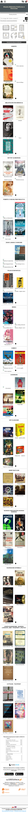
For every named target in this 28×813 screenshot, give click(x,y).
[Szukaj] (26, 18)
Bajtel (7, 752)
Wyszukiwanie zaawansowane (6, 20)
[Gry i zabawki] (21, 38)
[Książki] (6, 31)
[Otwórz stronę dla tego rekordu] (8, 57)
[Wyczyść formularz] (24, 21)
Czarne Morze (8, 755)
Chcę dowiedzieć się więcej (8, 810)
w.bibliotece (13, 783)
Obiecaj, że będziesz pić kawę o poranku (12, 751)
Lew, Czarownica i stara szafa (10, 747)
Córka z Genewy (8, 756)
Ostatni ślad (8, 743)
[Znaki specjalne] (26, 21)
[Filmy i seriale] (6, 38)
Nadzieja (7, 742)
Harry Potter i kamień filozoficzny (11, 744)
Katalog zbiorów (13, 14)
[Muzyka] (14, 38)
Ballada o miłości (8, 757)
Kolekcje (15, 20)
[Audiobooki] (14, 31)
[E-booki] (21, 31)
